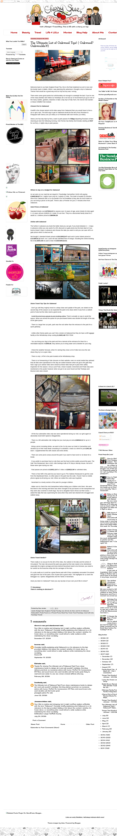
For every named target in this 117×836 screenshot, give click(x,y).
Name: (106, 57)
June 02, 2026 (40, 695)
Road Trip (64, 612)
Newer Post (35, 724)
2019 (103, 649)
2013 (103, 743)
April (104, 723)
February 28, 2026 (42, 676)
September (106, 664)
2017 (103, 654)
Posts (103, 436)
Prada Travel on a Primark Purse (50, 612)
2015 (103, 737)
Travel (38, 32)
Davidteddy (38, 682)
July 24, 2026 (40, 716)
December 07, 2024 (42, 638)
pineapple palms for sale (43, 693)
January (105, 731)
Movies (67, 32)
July (104, 715)
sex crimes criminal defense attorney (69, 674)
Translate (22, 54)
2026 (103, 638)
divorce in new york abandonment (47, 625)
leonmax (37, 644)
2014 (103, 740)
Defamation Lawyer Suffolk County (47, 714)
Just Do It (78, 611)
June (104, 718)
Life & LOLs (52, 32)
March (105, 726)
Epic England (46, 611)
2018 (103, 651)
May (104, 721)
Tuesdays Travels (36, 614)
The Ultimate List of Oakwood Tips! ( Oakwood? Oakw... (109, 706)
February (105, 729)
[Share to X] (54, 608)
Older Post (90, 724)
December (106, 656)
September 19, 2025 (42, 657)
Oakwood (85, 611)
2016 (103, 735)
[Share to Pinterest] (57, 608)
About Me (98, 32)
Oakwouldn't (35, 612)
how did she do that (68, 611)
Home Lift (38, 655)
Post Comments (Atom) (50, 727)
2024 (103, 641)
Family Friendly (56, 611)
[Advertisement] (13, 153)
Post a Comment (39, 720)
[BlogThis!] (52, 608)
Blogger (78, 823)
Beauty (26, 32)
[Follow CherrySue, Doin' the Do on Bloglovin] (13, 183)
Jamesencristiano (40, 701)
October (105, 662)
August (105, 667)
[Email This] (51, 608)
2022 (103, 643)
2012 (103, 745)
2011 (103, 748)
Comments (105, 439)
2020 (103, 646)
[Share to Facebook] (56, 608)
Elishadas (37, 663)
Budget (38, 611)
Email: (106, 61)
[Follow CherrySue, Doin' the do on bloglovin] (103, 446)
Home (14, 32)
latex (63, 823)
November (106, 659)
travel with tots (89, 612)
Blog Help (82, 32)
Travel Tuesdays (78, 612)
